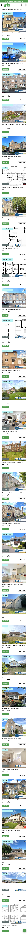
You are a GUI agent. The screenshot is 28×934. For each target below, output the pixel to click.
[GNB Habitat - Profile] (25, 5)
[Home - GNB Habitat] (7, 5)
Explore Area (22, 38)
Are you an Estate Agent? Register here (14, 1)
